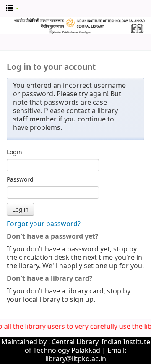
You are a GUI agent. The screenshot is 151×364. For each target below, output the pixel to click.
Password (20, 180)
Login (14, 152)
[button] (12, 8)
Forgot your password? (44, 224)
